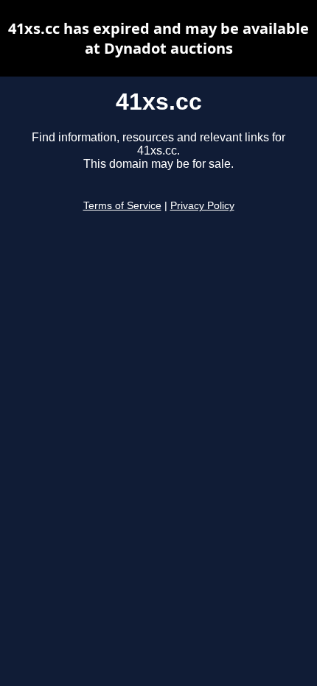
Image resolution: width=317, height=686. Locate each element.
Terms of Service (122, 205)
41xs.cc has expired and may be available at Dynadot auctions (158, 38)
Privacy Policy (202, 205)
